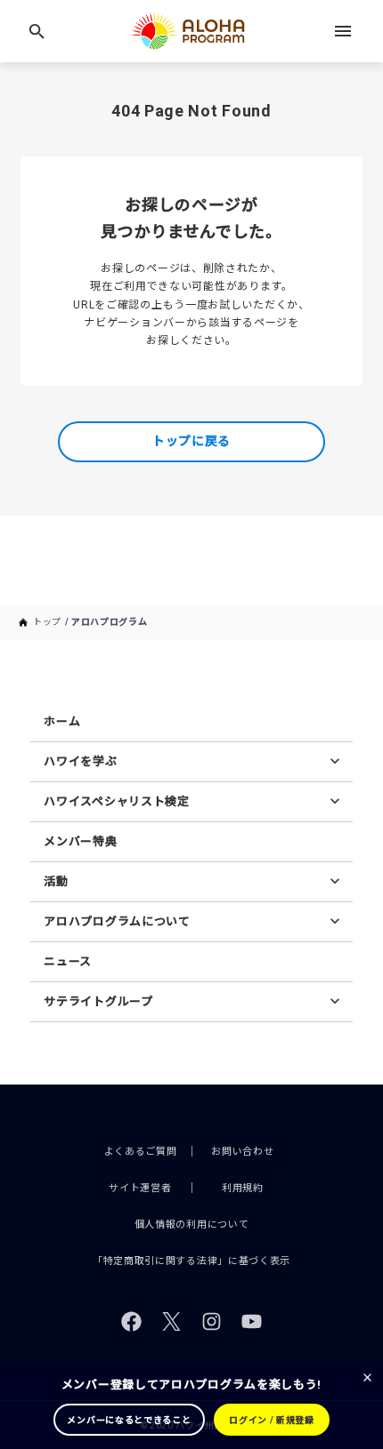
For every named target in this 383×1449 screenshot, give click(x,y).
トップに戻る (191, 441)
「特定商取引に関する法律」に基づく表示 (191, 1261)
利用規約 (243, 1188)
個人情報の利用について (191, 1224)
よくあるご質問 (140, 1152)
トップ (47, 622)
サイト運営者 (140, 1188)
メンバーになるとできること (129, 1420)
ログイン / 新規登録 (271, 1420)
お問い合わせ (242, 1152)
